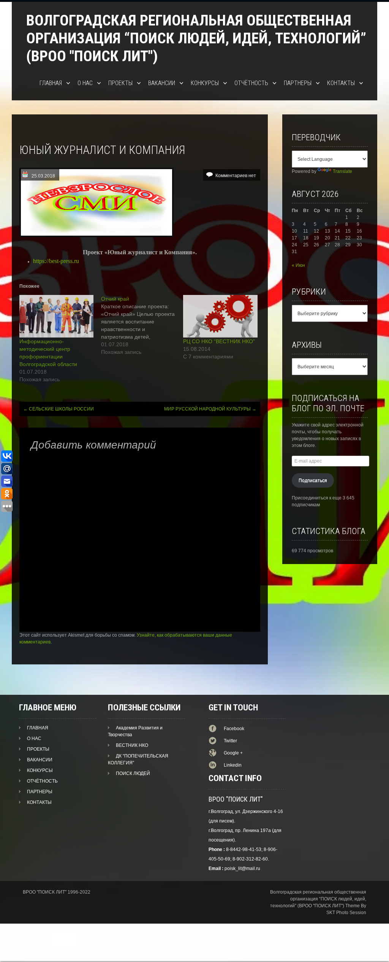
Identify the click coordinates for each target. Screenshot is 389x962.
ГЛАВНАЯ (51, 83)
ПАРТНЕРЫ (298, 83)
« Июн (298, 265)
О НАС (85, 83)
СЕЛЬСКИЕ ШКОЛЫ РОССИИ (58, 409)
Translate (342, 171)
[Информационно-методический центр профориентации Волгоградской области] (56, 316)
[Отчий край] (142, 325)
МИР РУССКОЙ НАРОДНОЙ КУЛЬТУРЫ (210, 409)
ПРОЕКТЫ (120, 83)
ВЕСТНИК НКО (132, 745)
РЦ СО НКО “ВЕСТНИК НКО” (219, 341)
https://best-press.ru (56, 261)
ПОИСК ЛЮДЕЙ (133, 773)
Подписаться (313, 480)
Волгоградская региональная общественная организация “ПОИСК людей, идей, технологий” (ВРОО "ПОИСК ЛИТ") (196, 38)
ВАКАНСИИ (161, 83)
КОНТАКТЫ (341, 83)
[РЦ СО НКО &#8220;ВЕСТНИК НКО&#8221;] (220, 316)
